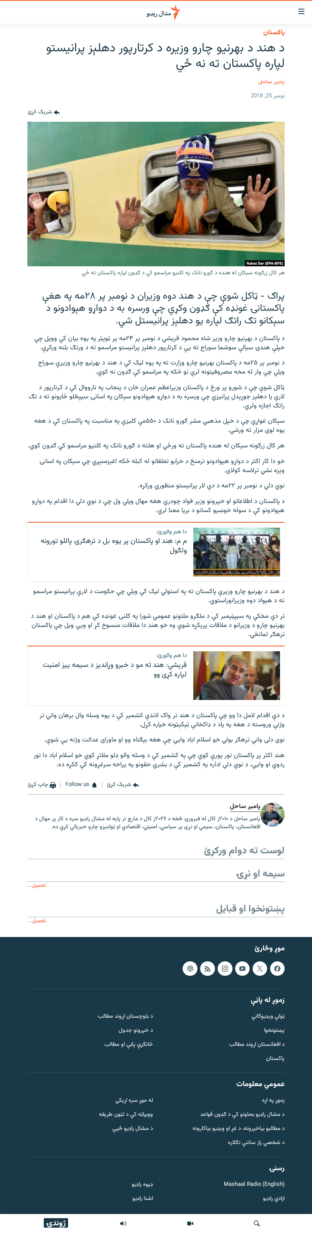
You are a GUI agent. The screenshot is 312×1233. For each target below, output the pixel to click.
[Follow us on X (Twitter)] (260, 968)
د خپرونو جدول (136, 1031)
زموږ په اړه (273, 1101)
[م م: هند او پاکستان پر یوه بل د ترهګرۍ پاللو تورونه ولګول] (236, 552)
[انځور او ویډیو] (190, 1223)
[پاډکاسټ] (190, 968)
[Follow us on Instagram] (225, 968)
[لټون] (256, 1223)
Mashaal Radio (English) (254, 1185)
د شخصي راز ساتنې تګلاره (256, 1143)
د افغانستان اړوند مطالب (257, 1045)
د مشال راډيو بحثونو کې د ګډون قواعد (242, 1115)
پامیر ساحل (271, 82)
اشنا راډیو (142, 1199)
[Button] (44, 112)
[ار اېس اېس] (207, 968)
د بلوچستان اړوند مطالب (125, 1017)
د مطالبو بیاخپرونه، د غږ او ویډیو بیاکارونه (239, 1129)
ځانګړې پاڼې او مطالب (128, 1045)
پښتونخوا (274, 1031)
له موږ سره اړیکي (134, 1101)
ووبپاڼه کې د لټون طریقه (126, 1115)
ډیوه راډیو (142, 1185)
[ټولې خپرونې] (123, 1223)
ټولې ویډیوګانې (268, 1017)
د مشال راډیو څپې (132, 1129)
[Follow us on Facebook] (277, 968)
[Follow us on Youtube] (242, 968)
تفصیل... (36, 885)
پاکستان (274, 33)
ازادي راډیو (274, 1199)
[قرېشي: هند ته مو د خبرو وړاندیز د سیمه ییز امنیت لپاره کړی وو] (236, 675)
